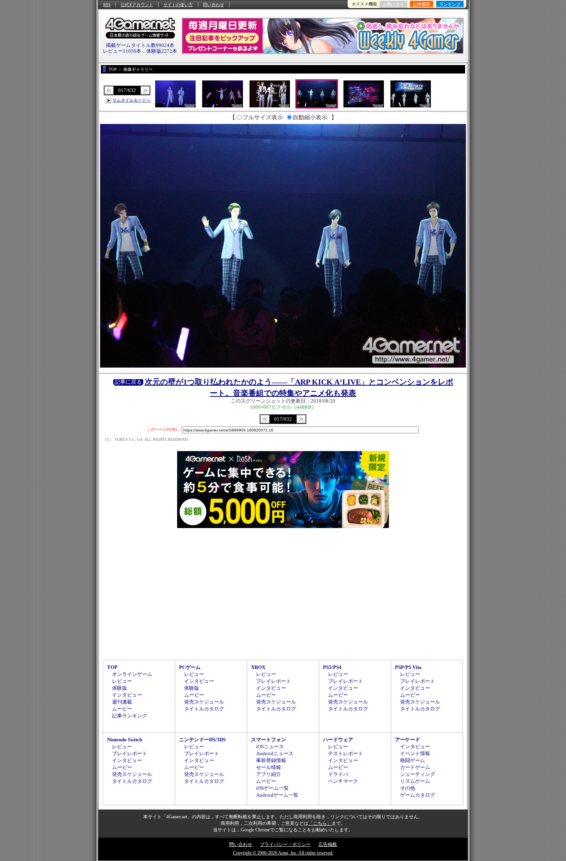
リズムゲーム (415, 781)
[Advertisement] (283, 593)
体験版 (119, 688)
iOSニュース (270, 746)
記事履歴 (421, 4)
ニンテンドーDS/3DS (202, 739)
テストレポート (345, 753)
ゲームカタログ (417, 795)
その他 (407, 788)
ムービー (122, 709)
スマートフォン (268, 739)
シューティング (417, 774)
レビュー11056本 (122, 51)
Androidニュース (274, 753)
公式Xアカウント (137, 4)
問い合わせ (213, 4)
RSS (107, 4)
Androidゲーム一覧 (277, 795)
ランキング (450, 4)
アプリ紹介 (268, 774)
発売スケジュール (204, 702)
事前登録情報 (271, 760)
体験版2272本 (161, 51)
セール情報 (268, 767)
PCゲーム (190, 667)
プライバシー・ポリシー (285, 844)
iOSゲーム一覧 (272, 788)
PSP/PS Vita (408, 667)
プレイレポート (273, 681)
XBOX (258, 667)
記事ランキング (129, 716)
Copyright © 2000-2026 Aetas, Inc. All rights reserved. (283, 853)
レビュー (122, 681)
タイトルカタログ (204, 709)
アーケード (407, 739)
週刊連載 (122, 702)
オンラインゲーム (132, 674)
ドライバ (338, 774)
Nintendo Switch (124, 739)
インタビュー (127, 695)
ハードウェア (338, 739)
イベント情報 (415, 753)
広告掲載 (327, 844)
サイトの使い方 (178, 4)
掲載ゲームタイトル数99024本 (140, 45)
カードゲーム (415, 767)
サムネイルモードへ (131, 100)
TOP (112, 667)
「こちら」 (320, 823)
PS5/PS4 (332, 667)
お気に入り (393, 4)
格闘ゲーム (412, 760)
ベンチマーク (343, 781)
